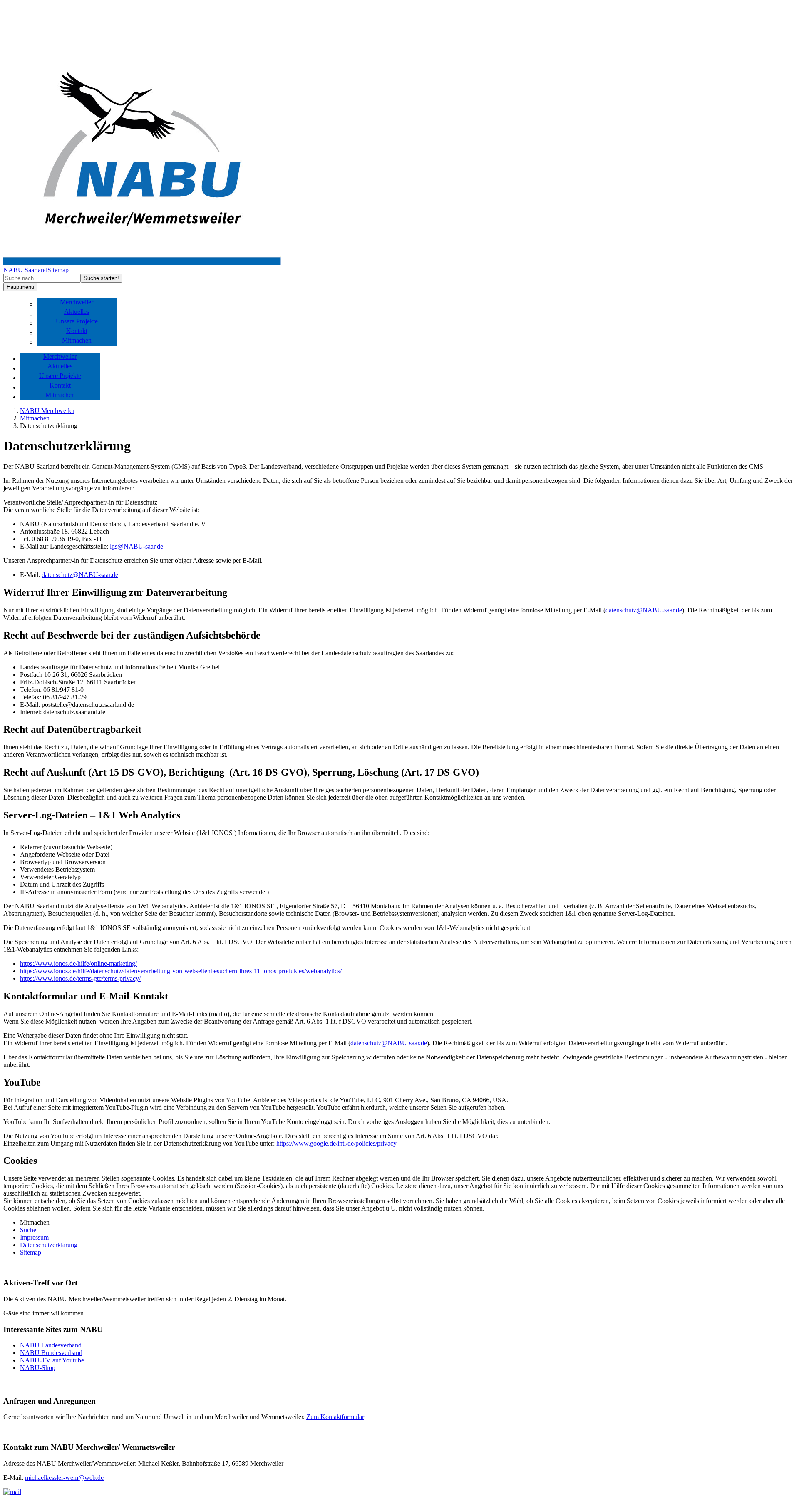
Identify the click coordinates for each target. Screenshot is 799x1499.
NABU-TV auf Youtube (52, 1360)
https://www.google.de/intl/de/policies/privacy (336, 1143)
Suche (28, 1229)
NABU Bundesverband (51, 1352)
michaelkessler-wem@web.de (64, 1477)
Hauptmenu (20, 287)
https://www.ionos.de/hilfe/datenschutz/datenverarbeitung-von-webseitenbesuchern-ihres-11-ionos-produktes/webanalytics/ (181, 970)
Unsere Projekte (77, 321)
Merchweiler (76, 302)
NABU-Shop (37, 1367)
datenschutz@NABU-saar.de (80, 574)
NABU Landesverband (51, 1345)
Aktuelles (76, 312)
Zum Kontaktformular (335, 1416)
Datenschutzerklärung (48, 1244)
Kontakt (76, 331)
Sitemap (58, 269)
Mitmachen (77, 340)
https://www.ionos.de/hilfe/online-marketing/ (78, 963)
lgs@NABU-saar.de (136, 546)
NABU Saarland (25, 269)
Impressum (34, 1237)
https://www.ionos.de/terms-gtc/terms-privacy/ (80, 978)
